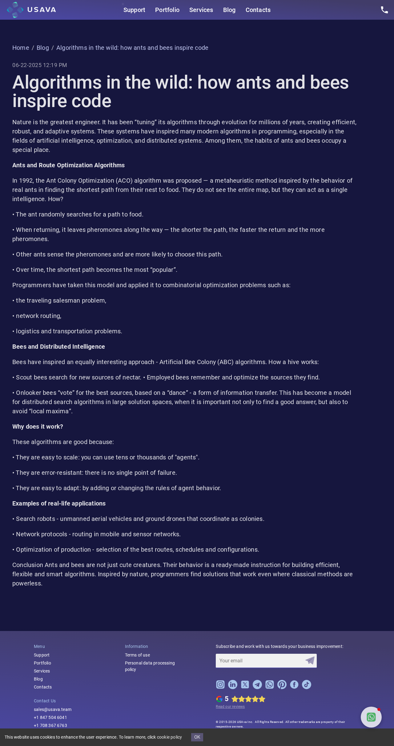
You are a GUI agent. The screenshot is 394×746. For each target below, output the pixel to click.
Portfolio (167, 10)
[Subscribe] (310, 660)
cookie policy (169, 737)
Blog (229, 10)
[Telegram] (257, 687)
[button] (371, 717)
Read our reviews (230, 706)
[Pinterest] (282, 687)
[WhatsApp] (269, 687)
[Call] (384, 9)
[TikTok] (306, 687)
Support (134, 10)
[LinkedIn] (232, 687)
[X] (245, 687)
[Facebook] (294, 687)
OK (197, 737)
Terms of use (137, 655)
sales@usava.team (52, 709)
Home (20, 47)
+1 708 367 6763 (50, 725)
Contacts (258, 10)
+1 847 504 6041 (50, 717)
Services (201, 10)
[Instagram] (220, 687)
